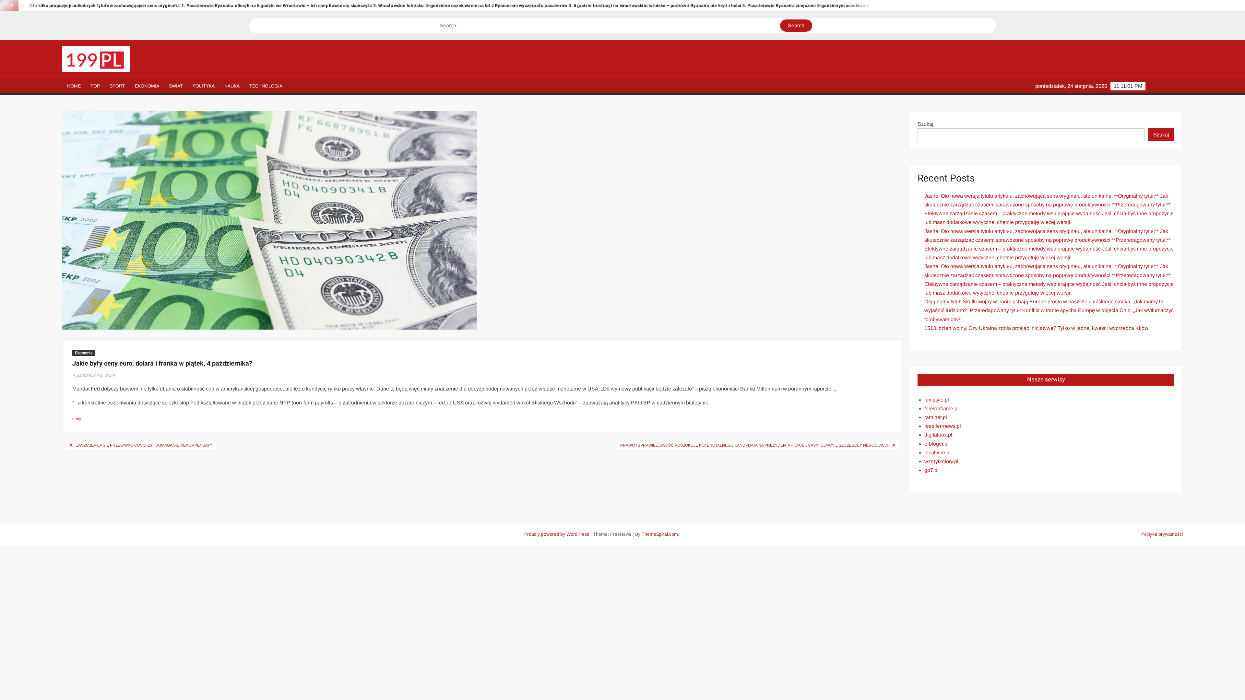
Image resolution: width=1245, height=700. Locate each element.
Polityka (204, 85)
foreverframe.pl (941, 408)
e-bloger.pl (936, 444)
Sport (117, 85)
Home (74, 85)
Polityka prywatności (1162, 534)
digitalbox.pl (938, 435)
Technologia (265, 85)
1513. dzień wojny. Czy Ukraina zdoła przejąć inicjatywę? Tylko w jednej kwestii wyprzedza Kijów (1036, 328)
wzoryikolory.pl (941, 461)
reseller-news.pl (942, 426)
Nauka (232, 85)
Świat (176, 85)
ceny (76, 418)
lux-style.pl (936, 399)
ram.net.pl (935, 417)
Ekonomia (147, 85)
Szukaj (925, 124)
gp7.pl (931, 470)
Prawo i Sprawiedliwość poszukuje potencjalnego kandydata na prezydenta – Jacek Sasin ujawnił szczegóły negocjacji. (754, 445)
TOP (95, 85)
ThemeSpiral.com (660, 534)
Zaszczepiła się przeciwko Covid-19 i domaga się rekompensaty (144, 445)
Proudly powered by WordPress (556, 534)
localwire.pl (937, 452)
